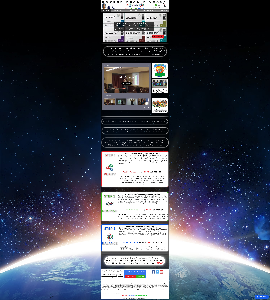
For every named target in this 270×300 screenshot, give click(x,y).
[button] (165, 5)
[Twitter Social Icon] (157, 272)
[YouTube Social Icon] (161, 272)
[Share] (145, 65)
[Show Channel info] (148, 65)
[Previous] (105, 27)
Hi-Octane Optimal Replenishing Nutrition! (142, 194)
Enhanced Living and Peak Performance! (143, 226)
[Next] (164, 27)
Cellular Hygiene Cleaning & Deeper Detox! (142, 153)
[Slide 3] (138, 40)
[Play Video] (110, 102)
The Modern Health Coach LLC (138, 298)
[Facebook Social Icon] (153, 272)
